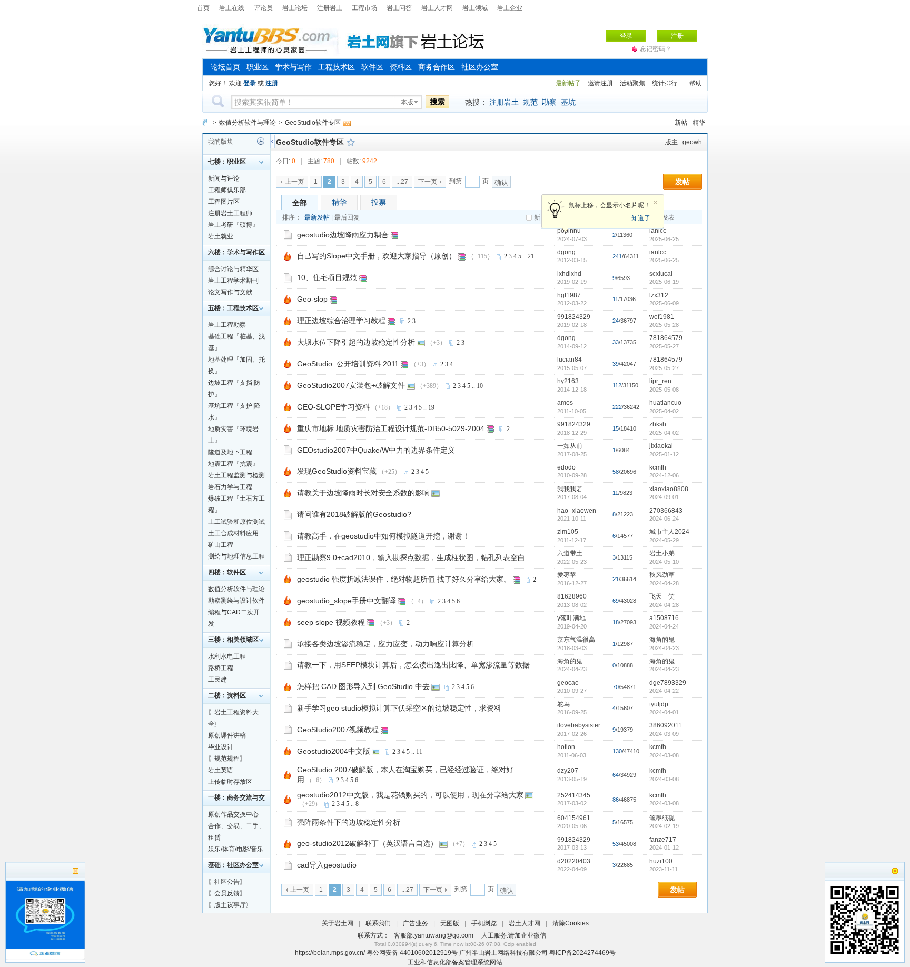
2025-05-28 (664, 325)
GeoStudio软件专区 (313, 122)
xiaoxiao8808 (668, 489)
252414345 (573, 795)
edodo (566, 467)
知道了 (640, 218)
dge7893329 (667, 682)
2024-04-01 (664, 712)
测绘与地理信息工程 (236, 556)
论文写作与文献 (230, 292)
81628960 (572, 596)
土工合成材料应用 (233, 533)
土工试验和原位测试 (236, 521)
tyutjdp (658, 704)
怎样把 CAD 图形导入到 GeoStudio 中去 (363, 686)
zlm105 (567, 531)
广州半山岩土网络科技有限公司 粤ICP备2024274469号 (537, 952)
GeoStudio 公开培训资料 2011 (348, 364)
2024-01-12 (664, 847)
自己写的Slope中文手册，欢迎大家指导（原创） (376, 256)
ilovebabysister (578, 725)
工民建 (217, 679)
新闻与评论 (224, 178)
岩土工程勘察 (227, 324)
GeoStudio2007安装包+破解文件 (351, 385)
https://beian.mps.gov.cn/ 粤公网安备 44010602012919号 (377, 952)
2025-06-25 (664, 239)
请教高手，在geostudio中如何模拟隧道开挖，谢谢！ (383, 536)
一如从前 (569, 446)
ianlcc (657, 230)
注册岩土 (329, 8)
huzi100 (660, 861)
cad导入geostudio (327, 865)
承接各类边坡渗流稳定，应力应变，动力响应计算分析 (385, 644)
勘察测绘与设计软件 (236, 600)
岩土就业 (220, 236)
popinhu (569, 230)
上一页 (294, 181)
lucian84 (569, 359)
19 (431, 407)
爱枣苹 (566, 575)
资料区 (401, 67)
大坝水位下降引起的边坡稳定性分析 (356, 342)
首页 (203, 8)
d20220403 (573, 861)
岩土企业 (509, 8)
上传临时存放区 (230, 781)
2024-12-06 (664, 475)
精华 (699, 122)
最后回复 (347, 217)
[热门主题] (287, 256)
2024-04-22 (664, 690)
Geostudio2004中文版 (333, 751)
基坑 (568, 102)
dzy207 (567, 770)
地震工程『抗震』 (233, 463)
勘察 (549, 102)
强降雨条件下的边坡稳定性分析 (348, 822)
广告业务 (415, 923)
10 (480, 386)
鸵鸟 (563, 704)
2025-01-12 (664, 454)
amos (565, 402)
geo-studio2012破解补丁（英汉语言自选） (367, 843)
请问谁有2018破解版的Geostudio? (354, 514)
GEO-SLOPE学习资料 (333, 407)
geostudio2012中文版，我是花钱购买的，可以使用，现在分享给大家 (410, 795)
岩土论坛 (295, 8)
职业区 (257, 67)
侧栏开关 (272, 141)
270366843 (665, 510)
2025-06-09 (664, 303)
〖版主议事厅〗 (230, 905)
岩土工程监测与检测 (236, 475)
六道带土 (569, 553)
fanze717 (662, 839)
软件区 (372, 67)
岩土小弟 (662, 553)
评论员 (263, 8)
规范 (530, 102)
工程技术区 (336, 67)
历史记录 (260, 141)
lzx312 (658, 295)
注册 (677, 35)
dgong (566, 252)
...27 (402, 181)
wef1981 (661, 317)
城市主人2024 (669, 531)
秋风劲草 (662, 575)
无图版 (449, 923)
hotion (566, 747)
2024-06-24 (664, 518)
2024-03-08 (664, 755)
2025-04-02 (664, 411)
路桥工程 (220, 668)
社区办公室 (479, 67)
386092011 (665, 725)
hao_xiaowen (576, 510)
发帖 (682, 181)
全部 (299, 202)
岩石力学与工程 (230, 487)
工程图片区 (224, 201)
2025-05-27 (664, 346)
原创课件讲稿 (227, 735)
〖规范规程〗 (227, 758)
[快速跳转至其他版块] (204, 122)
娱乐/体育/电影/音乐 (235, 849)
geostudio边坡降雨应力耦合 (343, 235)
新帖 (681, 122)
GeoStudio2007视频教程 (338, 729)
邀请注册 (600, 83)
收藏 (351, 142)
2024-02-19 (664, 826)
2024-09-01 (664, 497)
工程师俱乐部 (227, 190)
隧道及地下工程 (230, 452)
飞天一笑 (662, 596)
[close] (895, 872)
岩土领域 (475, 8)
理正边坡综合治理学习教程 (341, 320)
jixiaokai (661, 446)
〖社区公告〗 (227, 881)
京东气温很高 (576, 639)
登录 (626, 35)
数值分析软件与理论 (247, 122)
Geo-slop (312, 299)
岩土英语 (220, 770)
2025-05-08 (664, 389)
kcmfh (657, 467)
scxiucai (660, 273)
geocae (568, 682)
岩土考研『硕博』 (233, 224)
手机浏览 (484, 923)
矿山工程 (220, 545)
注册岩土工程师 (230, 213)
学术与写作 (293, 67)
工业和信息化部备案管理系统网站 (455, 962)
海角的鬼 (662, 639)
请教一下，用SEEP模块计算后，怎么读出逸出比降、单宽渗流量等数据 (413, 665)
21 (531, 256)
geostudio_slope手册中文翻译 (346, 600)
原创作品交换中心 (233, 814)
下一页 (427, 181)
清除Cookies (570, 923)
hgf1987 (569, 295)
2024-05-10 (664, 562)
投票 (378, 202)
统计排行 (664, 83)
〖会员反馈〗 (227, 893)
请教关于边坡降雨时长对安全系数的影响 (363, 493)
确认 (501, 182)
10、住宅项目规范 (327, 277)
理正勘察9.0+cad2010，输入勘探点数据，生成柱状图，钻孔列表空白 (411, 557)
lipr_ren (660, 381)
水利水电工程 (227, 656)
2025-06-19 (664, 281)
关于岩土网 (337, 923)
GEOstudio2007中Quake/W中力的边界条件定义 (376, 450)
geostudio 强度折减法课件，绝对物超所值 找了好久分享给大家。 (404, 579)
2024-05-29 (664, 540)
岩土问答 (399, 8)
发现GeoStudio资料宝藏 (337, 471)
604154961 (573, 818)
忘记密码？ (655, 49)
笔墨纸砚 (662, 818)
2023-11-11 (663, 869)
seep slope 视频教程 (331, 622)
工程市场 (364, 8)
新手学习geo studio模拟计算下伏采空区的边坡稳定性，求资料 (399, 708)
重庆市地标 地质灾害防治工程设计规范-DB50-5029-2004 (390, 428)
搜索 (437, 101)
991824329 (573, 317)
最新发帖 (317, 217)
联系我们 (378, 923)
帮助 (695, 83)
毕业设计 (220, 747)
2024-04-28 (664, 583)
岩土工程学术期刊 (233, 280)
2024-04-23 (664, 648)
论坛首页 (225, 67)
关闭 (655, 203)
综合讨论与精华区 (233, 269)
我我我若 (569, 489)
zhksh (657, 424)
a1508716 (664, 618)
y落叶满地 (571, 618)
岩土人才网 (437, 8)
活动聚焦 (632, 83)
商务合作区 (436, 67)
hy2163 (568, 381)
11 (419, 751)
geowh (692, 142)
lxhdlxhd (569, 273)
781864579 (665, 338)
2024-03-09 (664, 734)
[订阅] (346, 122)
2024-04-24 (664, 626)
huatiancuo (665, 402)
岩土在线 (231, 8)
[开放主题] (288, 234)
